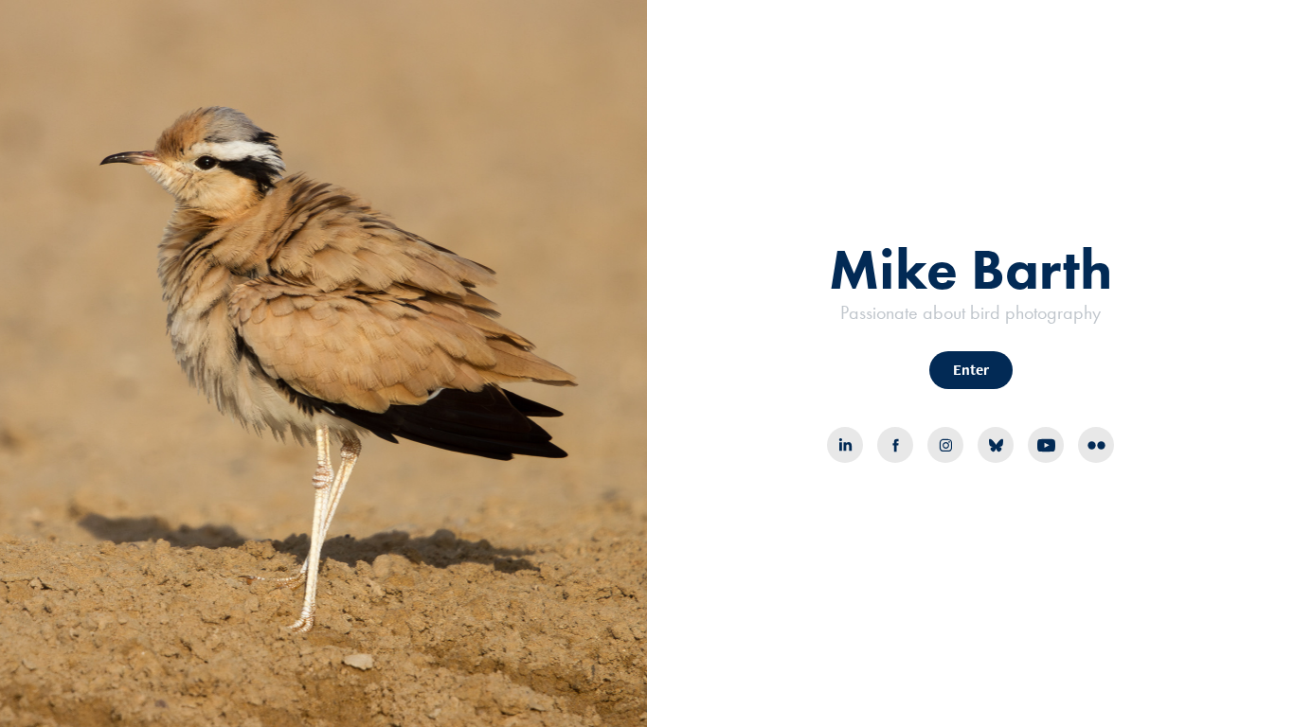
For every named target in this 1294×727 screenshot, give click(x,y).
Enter (971, 370)
